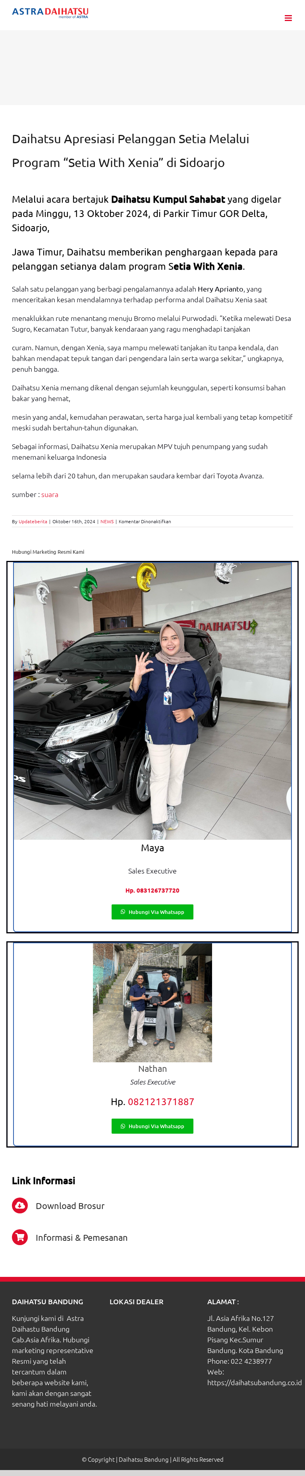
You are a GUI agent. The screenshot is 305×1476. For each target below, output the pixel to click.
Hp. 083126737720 (152, 890)
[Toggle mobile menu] (289, 18)
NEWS (107, 521)
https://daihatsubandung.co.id (254, 1382)
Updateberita (33, 521)
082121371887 (161, 1101)
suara (49, 494)
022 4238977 (251, 1360)
